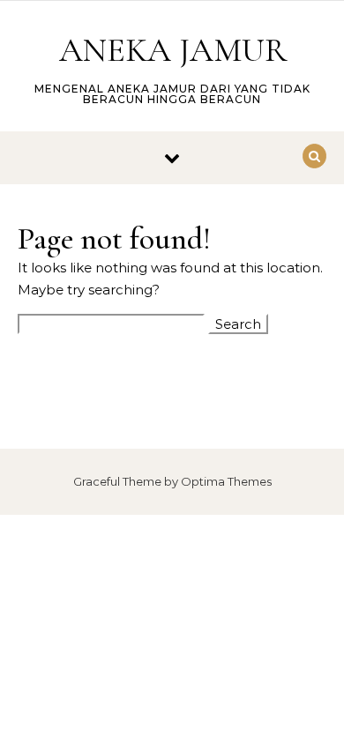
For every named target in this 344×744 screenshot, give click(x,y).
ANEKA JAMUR (173, 50)
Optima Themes (226, 481)
